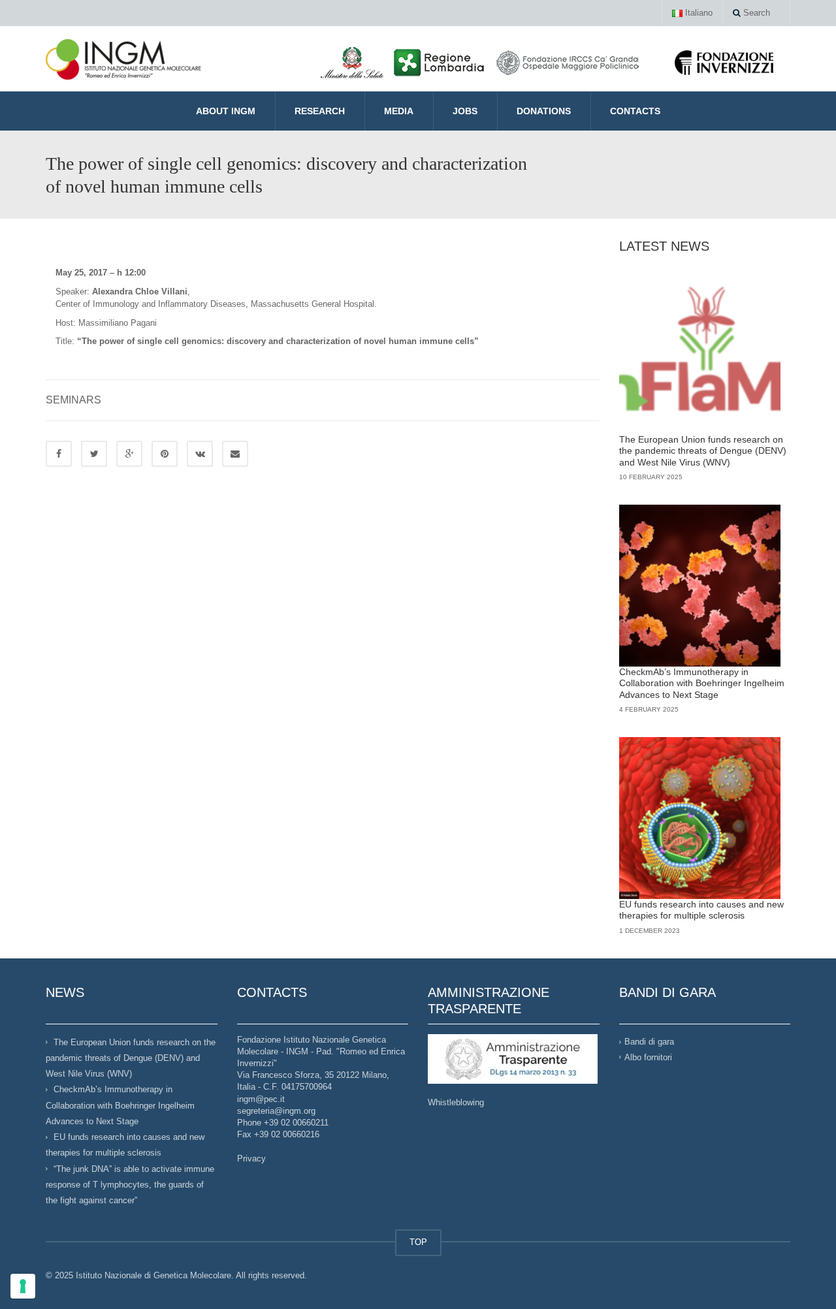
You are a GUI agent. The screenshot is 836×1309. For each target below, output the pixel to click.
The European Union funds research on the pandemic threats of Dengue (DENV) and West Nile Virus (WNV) (702, 450)
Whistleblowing (456, 1102)
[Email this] (235, 454)
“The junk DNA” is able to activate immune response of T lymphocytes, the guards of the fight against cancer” (130, 1184)
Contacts (635, 111)
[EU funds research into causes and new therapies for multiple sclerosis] (700, 818)
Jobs (465, 111)
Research (320, 111)
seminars (73, 399)
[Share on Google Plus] (129, 454)
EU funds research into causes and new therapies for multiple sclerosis (701, 910)
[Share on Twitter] (94, 454)
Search (755, 13)
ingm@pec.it (261, 1099)
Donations (544, 111)
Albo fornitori (648, 1057)
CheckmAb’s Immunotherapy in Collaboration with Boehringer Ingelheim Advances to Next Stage (701, 683)
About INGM (225, 111)
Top (805, 1278)
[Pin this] (165, 454)
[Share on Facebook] (59, 454)
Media (398, 111)
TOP (418, 1242)
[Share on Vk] (200, 454)
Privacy (251, 1158)
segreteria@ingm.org (276, 1111)
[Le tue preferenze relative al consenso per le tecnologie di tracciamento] (22, 1286)
